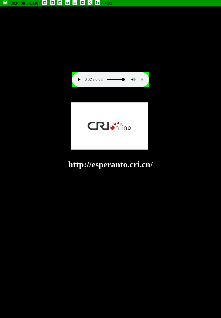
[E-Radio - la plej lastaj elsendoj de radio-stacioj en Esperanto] (75, 3)
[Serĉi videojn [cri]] (90, 3)
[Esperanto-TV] (45, 3)
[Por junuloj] (60, 3)
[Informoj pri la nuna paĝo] (97, 3)
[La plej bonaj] (52, 3)
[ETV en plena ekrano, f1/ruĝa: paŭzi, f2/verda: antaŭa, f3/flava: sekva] (5, 3)
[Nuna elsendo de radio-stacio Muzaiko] (67, 3)
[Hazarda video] (82, 3)
